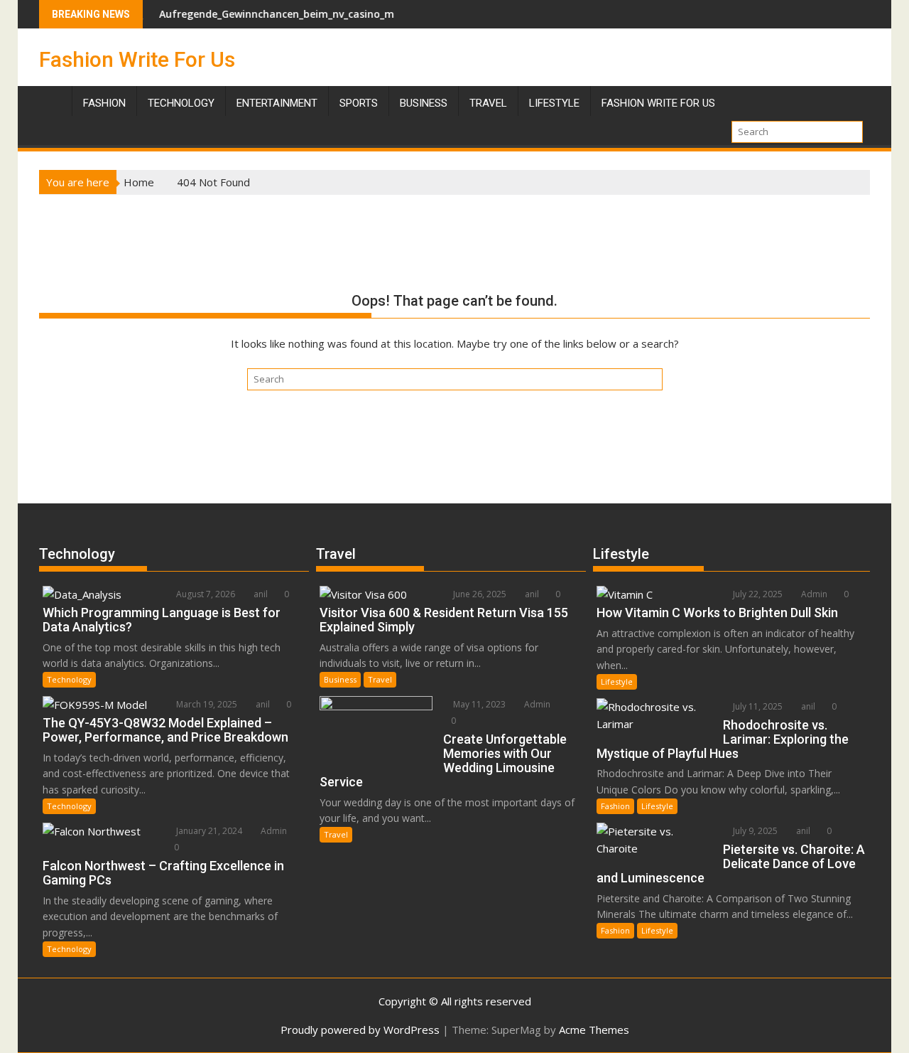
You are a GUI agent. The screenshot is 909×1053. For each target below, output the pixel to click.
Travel (380, 679)
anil (259, 594)
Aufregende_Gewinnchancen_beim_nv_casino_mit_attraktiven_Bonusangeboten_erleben (355, 14)
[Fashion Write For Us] (53, 100)
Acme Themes (594, 1029)
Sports (358, 103)
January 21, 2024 (208, 831)
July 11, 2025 (757, 706)
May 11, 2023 (478, 704)
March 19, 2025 (205, 704)
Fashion (104, 103)
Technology (181, 103)
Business (423, 103)
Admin (272, 831)
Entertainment (276, 103)
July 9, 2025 (754, 831)
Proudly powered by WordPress (360, 1029)
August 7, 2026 (204, 594)
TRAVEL (488, 103)
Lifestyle (554, 103)
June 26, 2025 (478, 594)
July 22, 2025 (757, 594)
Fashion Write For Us (137, 59)
